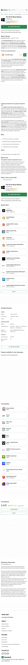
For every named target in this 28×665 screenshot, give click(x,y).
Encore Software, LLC (6, 564)
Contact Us (4, 628)
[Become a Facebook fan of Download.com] (3, 653)
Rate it (14, 513)
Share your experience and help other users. (11, 32)
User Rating (8, 22)
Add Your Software (5, 626)
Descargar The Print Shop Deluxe (8, 355)
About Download (5, 624)
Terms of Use (4, 639)
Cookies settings (5, 646)
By (11, 21)
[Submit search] (9, 10)
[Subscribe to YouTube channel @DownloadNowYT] (8, 653)
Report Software (15, 346)
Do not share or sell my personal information (11, 644)
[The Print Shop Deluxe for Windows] (3, 20)
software (7, 43)
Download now (15, 27)
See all (14, 291)
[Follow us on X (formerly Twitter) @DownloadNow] (5, 653)
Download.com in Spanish (7, 630)
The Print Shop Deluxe (13, 18)
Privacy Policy (4, 637)
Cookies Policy (4, 642)
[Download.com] (4, 10)
